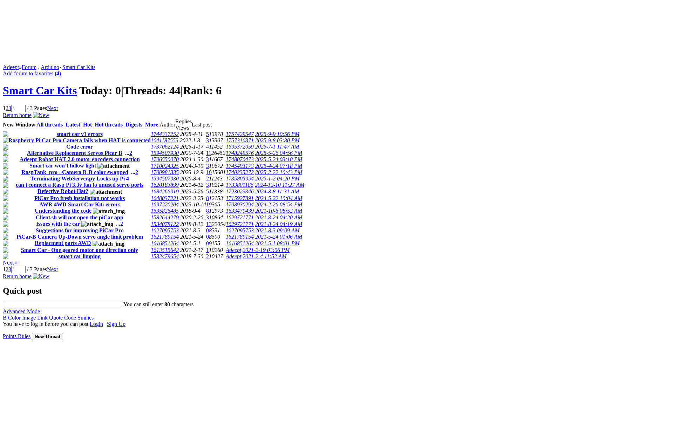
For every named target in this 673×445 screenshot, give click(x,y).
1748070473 (240, 159)
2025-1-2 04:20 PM (277, 179)
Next (52, 108)
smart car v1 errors (80, 134)
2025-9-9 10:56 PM (277, 134)
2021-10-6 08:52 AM (278, 211)
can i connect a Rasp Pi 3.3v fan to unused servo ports (79, 185)
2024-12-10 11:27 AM (279, 185)
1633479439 (240, 211)
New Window (19, 125)
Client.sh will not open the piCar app (79, 217)
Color (14, 318)
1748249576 (240, 153)
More (151, 125)
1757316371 (240, 140)
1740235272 (240, 172)
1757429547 (240, 134)
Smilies (85, 318)
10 (209, 172)
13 (209, 224)
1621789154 (165, 237)
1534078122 (165, 224)
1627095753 (165, 230)
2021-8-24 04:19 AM (278, 224)
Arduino (50, 67)
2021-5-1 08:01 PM (277, 243)
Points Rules (16, 336)
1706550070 (165, 159)
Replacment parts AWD (63, 243)
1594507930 (165, 153)
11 (208, 153)
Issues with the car (58, 224)
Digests (133, 125)
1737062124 (165, 147)
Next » (10, 263)
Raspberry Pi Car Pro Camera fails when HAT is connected (79, 140)
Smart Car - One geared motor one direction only (79, 250)
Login (96, 324)
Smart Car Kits (78, 67)
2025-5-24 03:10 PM (278, 159)
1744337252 (165, 134)
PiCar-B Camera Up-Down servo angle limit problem (79, 237)
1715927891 (240, 198)
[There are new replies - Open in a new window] (5, 135)
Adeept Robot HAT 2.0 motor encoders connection (80, 159)
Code (70, 318)
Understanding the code (63, 211)
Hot (87, 125)
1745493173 (240, 166)
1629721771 (240, 217)
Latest (73, 125)
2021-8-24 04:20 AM (278, 217)
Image (29, 318)
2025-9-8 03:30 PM (277, 140)
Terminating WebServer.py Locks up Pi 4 (79, 179)
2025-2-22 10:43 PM (278, 172)
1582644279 (165, 217)
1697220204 (165, 204)
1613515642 (165, 250)
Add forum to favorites (32, 73)
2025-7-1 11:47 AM (277, 147)
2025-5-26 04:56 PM (278, 153)
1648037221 (165, 198)
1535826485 (165, 211)
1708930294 (240, 204)
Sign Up (116, 324)
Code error (79, 147)
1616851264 (165, 243)
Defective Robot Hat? (63, 191)
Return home (17, 115)
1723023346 (240, 191)
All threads (49, 125)
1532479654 (165, 256)
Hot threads (109, 125)
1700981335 (165, 172)
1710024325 (165, 166)
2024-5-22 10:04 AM (278, 198)
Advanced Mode (21, 311)
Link (42, 318)
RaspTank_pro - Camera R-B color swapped (74, 172)
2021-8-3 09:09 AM (277, 230)
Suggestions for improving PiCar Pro (80, 230)
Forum (29, 67)
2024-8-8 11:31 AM (277, 191)
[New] (41, 115)
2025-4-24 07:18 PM (278, 166)
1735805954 (240, 179)
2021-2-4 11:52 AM (264, 256)
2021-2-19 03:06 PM (266, 250)
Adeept (11, 67)
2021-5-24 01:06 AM (278, 237)
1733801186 (239, 185)
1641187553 (164, 140)
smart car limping (80, 256)
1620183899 (165, 185)
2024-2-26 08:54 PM (278, 204)
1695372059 (240, 147)
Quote (56, 318)
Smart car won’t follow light (62, 166)
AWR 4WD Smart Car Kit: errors (79, 204)
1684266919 (165, 191)
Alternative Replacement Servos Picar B (74, 153)
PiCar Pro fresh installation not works (79, 198)
